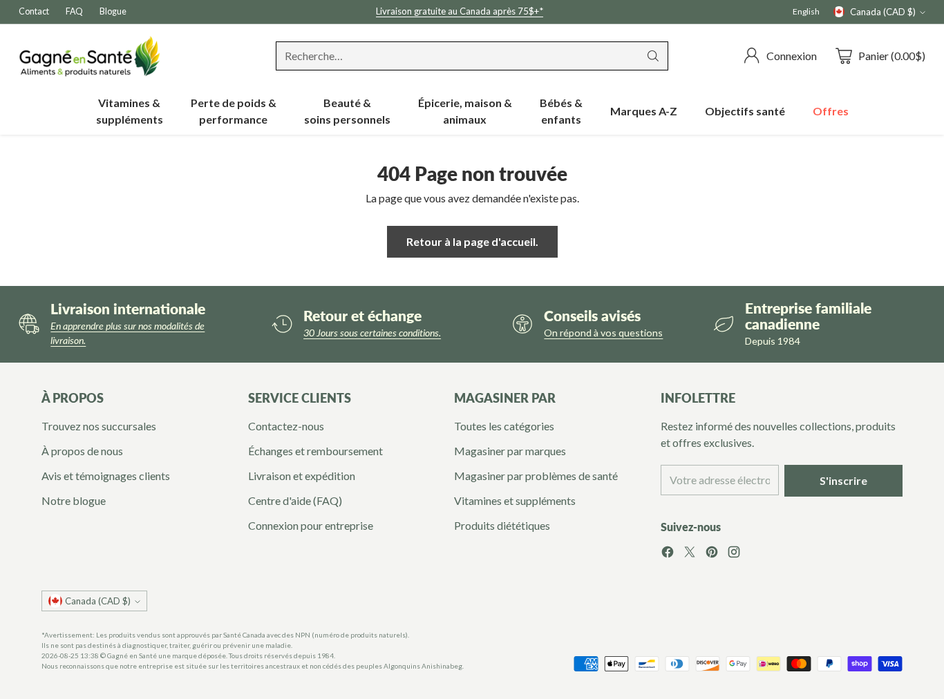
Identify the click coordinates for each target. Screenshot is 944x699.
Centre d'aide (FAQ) (295, 500)
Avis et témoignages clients (105, 475)
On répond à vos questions (603, 332)
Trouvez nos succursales (98, 425)
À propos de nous (82, 450)
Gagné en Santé (132, 655)
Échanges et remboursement (315, 450)
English (806, 11)
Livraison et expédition (301, 475)
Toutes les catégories (504, 425)
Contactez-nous (286, 425)
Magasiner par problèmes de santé (536, 475)
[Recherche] (653, 55)
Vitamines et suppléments (515, 500)
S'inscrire (843, 480)
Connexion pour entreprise (310, 525)
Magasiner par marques (510, 450)
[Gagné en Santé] (89, 56)
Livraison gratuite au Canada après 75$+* (459, 11)
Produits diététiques (502, 525)
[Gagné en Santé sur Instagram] (734, 554)
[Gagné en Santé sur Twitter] (689, 554)
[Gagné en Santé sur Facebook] (667, 554)
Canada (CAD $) (883, 11)
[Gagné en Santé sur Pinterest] (712, 554)
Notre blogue (73, 500)
